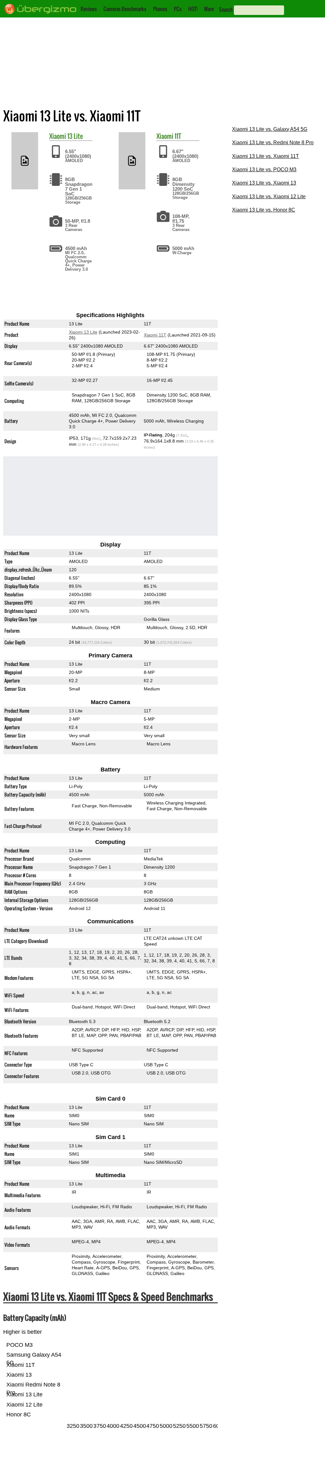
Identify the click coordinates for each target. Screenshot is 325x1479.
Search (226, 9)
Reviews (89, 9)
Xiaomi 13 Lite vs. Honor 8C (263, 210)
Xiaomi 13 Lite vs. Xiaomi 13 (264, 183)
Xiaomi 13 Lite (83, 332)
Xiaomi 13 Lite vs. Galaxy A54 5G (269, 129)
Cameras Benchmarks (124, 9)
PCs (178, 9)
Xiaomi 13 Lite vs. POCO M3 (264, 169)
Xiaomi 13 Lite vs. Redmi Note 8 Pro (273, 142)
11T (178, 136)
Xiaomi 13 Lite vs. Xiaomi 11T (265, 156)
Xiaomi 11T (155, 334)
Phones (160, 9)
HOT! (192, 9)
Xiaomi (57, 136)
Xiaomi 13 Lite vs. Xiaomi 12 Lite (269, 196)
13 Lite (75, 136)
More (209, 9)
